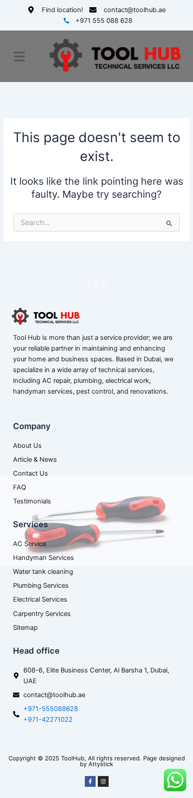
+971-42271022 (48, 720)
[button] (19, 56)
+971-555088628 (50, 709)
